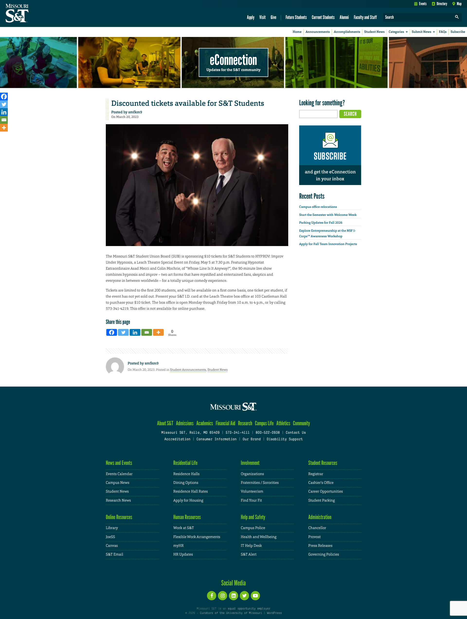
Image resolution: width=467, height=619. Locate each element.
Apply (250, 17)
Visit (263, 17)
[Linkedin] (4, 112)
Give (273, 17)
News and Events (119, 462)
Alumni (344, 17)
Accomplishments (347, 32)
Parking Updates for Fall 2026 (320, 223)
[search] (457, 17)
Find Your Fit (251, 500)
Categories (396, 32)
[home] (32, 13)
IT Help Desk (251, 545)
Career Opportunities (325, 491)
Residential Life (185, 462)
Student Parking (321, 500)
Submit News (421, 32)
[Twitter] (4, 104)
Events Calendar (119, 474)
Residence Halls (186, 474)
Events (423, 3)
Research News (118, 500)
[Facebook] (4, 96)
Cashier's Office (321, 482)
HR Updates (183, 554)
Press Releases (320, 545)
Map (459, 3)
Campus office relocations (318, 207)
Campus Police (253, 528)
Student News (374, 32)
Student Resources (322, 462)
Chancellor (317, 528)
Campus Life (264, 423)
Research (245, 423)
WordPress (274, 613)
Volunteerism (252, 491)
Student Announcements (188, 370)
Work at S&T (183, 528)
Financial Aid (225, 423)
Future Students (296, 17)
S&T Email (114, 554)
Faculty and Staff (365, 17)
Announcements (317, 32)
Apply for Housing (188, 500)
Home (297, 32)
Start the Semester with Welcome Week (328, 215)
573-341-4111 (237, 433)
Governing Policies (323, 554)
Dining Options (185, 482)
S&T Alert (248, 554)
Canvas (112, 545)
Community (301, 423)
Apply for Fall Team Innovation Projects (328, 244)
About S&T (165, 423)
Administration (320, 517)
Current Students (323, 17)
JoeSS (110, 537)
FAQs (443, 32)
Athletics (283, 423)
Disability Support (285, 439)
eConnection (233, 59)
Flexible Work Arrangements (196, 537)
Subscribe (458, 32)
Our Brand (251, 439)
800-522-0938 (268, 433)
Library (112, 528)
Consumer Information (216, 439)
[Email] (4, 120)
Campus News (117, 482)
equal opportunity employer (249, 608)
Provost (314, 537)
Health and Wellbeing (259, 537)
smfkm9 (135, 112)
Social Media (233, 582)
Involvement (250, 462)
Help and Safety (253, 517)
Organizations (252, 474)
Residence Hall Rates (190, 491)
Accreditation (177, 439)
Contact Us (296, 433)
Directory (442, 3)
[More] (4, 128)
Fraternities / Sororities (260, 482)
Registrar (315, 474)
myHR (178, 545)
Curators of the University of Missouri (231, 613)
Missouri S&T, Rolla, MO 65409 (190, 433)
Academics (204, 423)
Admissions (185, 423)
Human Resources (187, 517)
